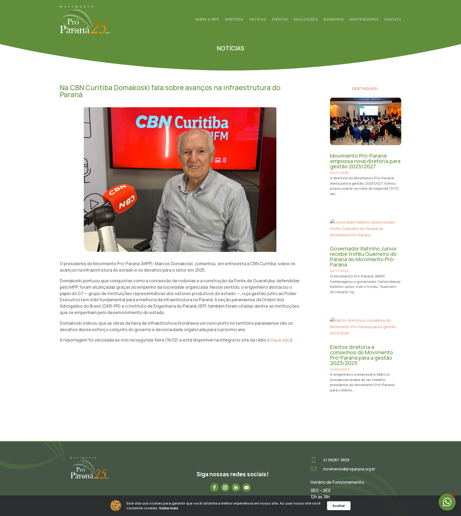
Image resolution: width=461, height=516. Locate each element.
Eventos (280, 19)
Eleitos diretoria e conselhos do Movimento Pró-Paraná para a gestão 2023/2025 (361, 355)
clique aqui (280, 340)
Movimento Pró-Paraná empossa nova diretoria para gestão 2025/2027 (365, 161)
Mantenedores (364, 19)
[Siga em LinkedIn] (236, 487)
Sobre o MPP (207, 19)
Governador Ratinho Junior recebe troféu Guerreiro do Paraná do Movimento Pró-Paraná (363, 256)
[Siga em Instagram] (225, 487)
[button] (447, 502)
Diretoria (234, 19)
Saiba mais (168, 508)
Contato (392, 19)
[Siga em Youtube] (246, 487)
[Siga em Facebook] (214, 487)
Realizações (306, 19)
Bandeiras (334, 19)
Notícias (257, 19)
